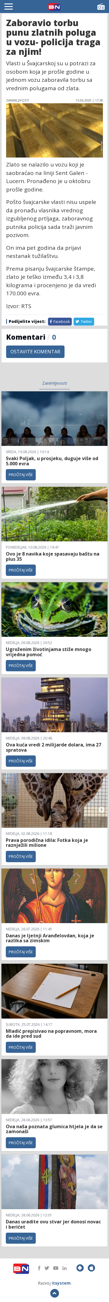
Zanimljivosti (54, 383)
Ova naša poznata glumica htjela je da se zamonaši (54, 1129)
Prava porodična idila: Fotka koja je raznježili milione (47, 843)
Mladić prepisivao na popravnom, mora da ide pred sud (51, 1033)
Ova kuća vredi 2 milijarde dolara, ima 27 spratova (53, 747)
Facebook (61, 321)
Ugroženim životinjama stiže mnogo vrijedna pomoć (48, 652)
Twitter (86, 321)
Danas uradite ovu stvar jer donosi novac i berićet (53, 1224)
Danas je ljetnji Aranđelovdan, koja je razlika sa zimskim (50, 938)
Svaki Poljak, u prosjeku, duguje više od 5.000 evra (52, 461)
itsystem (61, 1283)
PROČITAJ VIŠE (21, 474)
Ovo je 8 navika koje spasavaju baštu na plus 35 (52, 556)
